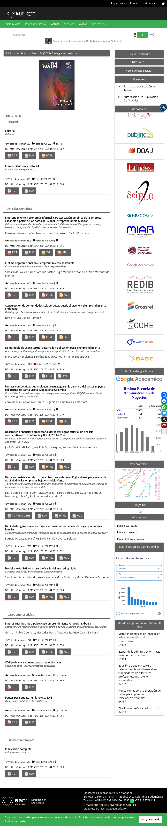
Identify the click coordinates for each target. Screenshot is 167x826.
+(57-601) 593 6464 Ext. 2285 (112, 800)
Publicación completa (18, 750)
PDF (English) (20, 515)
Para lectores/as (127, 525)
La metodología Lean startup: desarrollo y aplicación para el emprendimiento (52, 349)
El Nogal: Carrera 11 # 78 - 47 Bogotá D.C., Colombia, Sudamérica (123, 796)
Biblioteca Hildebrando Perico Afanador (108, 793)
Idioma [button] (149, 3)
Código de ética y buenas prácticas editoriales (33, 664)
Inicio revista (12, 24)
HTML (49, 155)
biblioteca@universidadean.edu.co (105, 808)
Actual (55, 24)
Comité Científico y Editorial (22, 167)
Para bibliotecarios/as (130, 539)
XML (48, 252)
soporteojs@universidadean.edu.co (114, 805)
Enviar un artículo (139, 54)
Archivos (69, 24)
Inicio (9, 53)
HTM (49, 376)
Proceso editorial (35, 24)
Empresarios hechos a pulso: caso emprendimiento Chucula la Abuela (55, 625)
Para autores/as (127, 532)
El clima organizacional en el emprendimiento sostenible (39, 264)
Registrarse (118, 3)
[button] (163, 107)
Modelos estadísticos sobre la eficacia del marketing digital (41, 570)
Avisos (83, 24)
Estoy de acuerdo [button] (150, 819)
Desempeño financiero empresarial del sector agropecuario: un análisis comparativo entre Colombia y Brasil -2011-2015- (55, 436)
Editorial (10, 132)
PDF (14, 155)
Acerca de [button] (98, 24)
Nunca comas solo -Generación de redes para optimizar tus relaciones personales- (139, 694)
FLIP (31, 155)
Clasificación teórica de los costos (139, 708)
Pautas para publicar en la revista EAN (28, 699)
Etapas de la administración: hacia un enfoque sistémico (139, 653)
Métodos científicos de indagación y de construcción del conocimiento (139, 637)
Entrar (134, 3)
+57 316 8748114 (145, 800)
